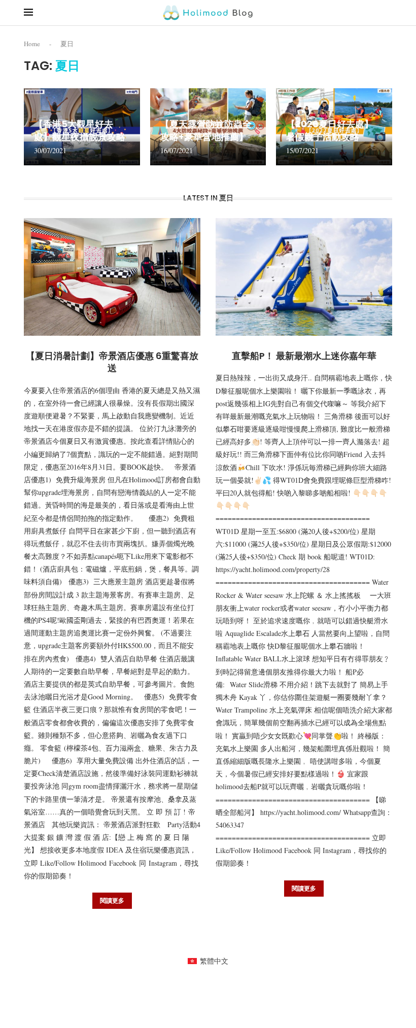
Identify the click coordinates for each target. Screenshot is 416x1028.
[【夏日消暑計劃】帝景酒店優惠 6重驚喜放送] (112, 277)
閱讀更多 (112, 900)
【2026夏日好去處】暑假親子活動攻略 (329, 130)
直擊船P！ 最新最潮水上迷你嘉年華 (304, 355)
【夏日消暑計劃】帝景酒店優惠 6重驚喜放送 (112, 361)
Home (32, 43)
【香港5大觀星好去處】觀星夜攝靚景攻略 (79, 130)
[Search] (387, 12)
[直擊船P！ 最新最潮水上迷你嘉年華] (304, 277)
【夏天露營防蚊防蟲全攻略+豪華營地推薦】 (206, 130)
